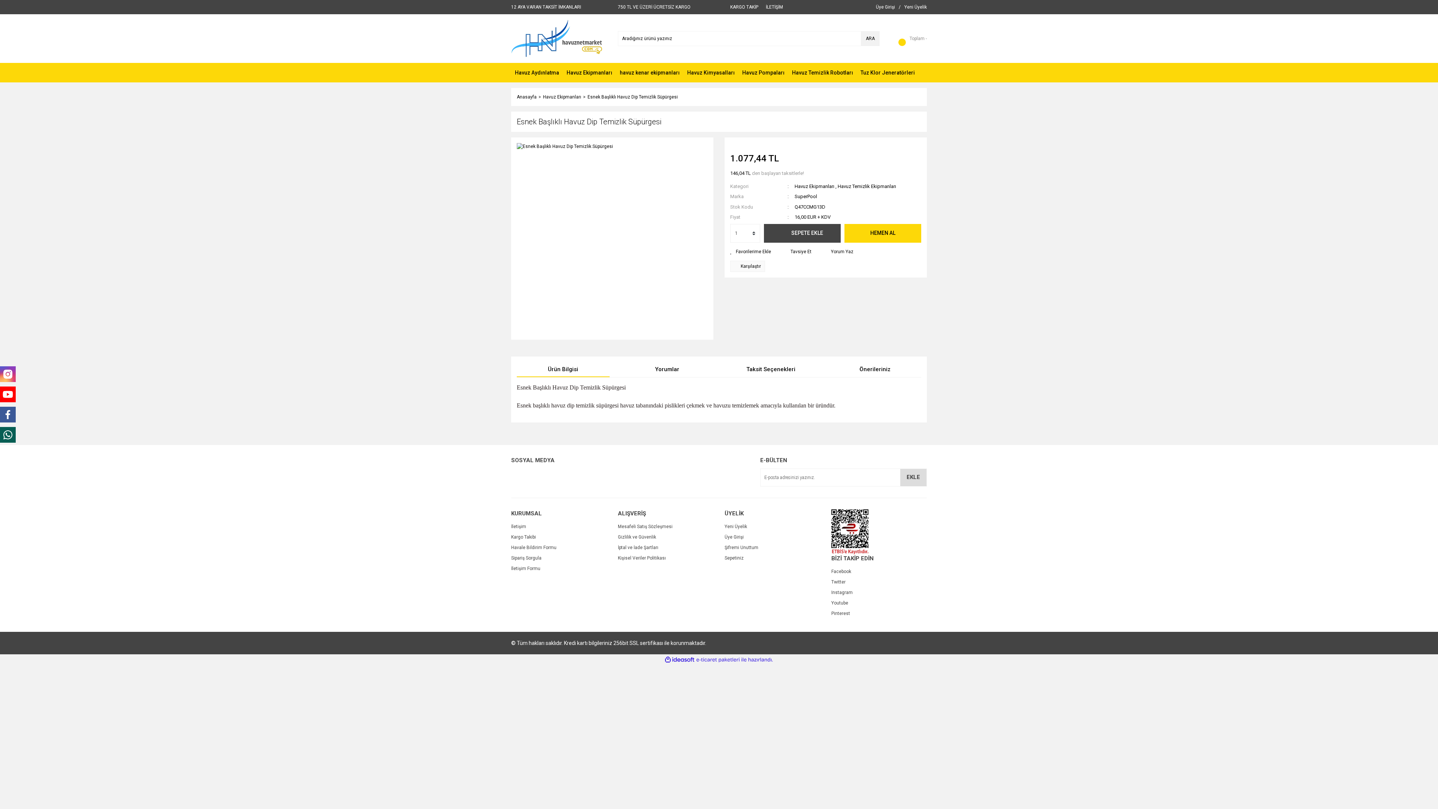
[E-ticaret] (718, 660)
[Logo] (556, 38)
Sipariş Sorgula (526, 558)
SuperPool (806, 196)
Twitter (838, 582)
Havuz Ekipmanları (814, 186)
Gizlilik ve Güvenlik (637, 537)
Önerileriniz (875, 369)
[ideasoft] (680, 659)
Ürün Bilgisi (563, 369)
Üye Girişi (734, 537)
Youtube (839, 603)
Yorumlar (667, 369)
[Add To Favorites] (750, 251)
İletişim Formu (525, 568)
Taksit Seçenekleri (770, 369)
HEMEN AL (882, 233)
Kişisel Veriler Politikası (642, 558)
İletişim (518, 526)
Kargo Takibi (523, 537)
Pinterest (840, 613)
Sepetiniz (734, 558)
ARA (870, 38)
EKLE (913, 477)
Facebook (841, 571)
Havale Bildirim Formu (533, 547)
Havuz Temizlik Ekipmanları (867, 186)
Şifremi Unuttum (741, 547)
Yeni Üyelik (736, 526)
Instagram (842, 592)
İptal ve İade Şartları (638, 547)
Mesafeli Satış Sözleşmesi (645, 526)
